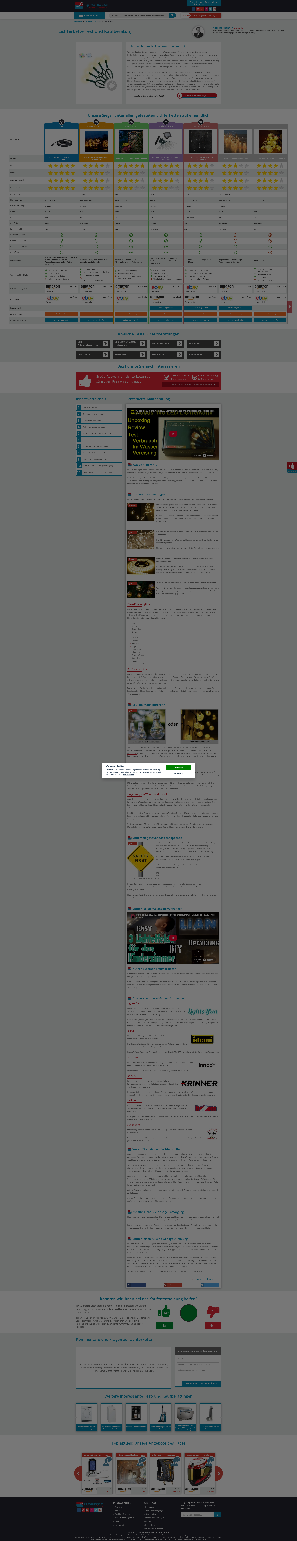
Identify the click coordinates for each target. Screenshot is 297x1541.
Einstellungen (128, 774)
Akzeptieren (178, 767)
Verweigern (178, 773)
